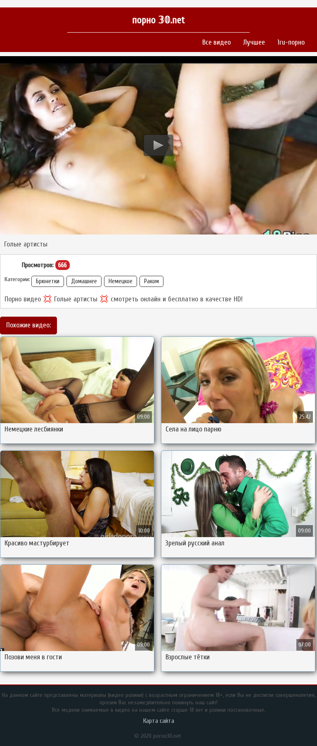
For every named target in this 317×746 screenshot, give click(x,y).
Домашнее (84, 281)
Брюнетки (47, 281)
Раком (151, 281)
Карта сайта (158, 721)
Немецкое (120, 281)
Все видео (216, 42)
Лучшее (254, 42)
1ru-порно (291, 42)
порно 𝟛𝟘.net (158, 20)
